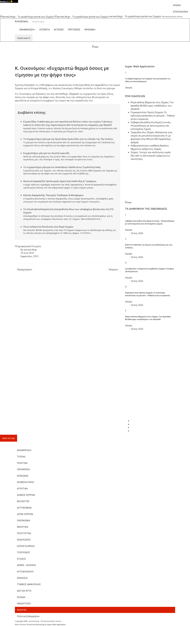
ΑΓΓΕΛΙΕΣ (59, 29)
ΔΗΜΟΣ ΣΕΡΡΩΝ (26, 494)
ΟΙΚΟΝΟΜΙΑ (23, 520)
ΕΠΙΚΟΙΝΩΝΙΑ (180, 11)
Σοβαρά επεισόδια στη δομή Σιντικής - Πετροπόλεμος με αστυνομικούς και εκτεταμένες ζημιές (151, 126)
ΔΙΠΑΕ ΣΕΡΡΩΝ (25, 514)
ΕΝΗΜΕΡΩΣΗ (26, 29)
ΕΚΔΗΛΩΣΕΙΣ (24, 539)
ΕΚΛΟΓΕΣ (22, 609)
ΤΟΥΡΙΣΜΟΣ (23, 552)
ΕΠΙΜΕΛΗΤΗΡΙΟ (25, 482)
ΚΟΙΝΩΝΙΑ (22, 475)
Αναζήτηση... (22, 21)
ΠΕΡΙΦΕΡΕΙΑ (23, 469)
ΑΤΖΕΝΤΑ (44, 29)
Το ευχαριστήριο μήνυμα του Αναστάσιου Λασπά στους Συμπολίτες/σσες (62, 167)
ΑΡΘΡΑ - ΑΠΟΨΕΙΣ (26, 565)
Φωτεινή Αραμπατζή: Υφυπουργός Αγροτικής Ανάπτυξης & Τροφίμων (59, 181)
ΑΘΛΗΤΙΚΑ (22, 526)
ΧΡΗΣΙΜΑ (89, 29)
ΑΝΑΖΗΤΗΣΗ (24, 603)
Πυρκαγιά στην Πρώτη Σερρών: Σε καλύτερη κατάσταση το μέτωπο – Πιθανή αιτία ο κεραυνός (153, 116)
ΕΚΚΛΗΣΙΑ (22, 577)
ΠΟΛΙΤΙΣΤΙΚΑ (24, 533)
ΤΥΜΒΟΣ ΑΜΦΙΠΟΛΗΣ (29, 584)
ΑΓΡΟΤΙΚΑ (22, 488)
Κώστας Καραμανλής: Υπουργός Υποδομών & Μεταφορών (53, 195)
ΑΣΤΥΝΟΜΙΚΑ (24, 507)
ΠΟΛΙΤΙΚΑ (22, 463)
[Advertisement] (95, 54)
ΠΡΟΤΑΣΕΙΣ (74, 29)
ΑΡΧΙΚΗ (177, 5)
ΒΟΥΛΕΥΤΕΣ (23, 501)
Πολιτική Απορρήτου (28, 616)
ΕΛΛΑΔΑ (21, 597)
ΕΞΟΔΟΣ (21, 558)
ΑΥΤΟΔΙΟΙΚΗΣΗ (25, 571)
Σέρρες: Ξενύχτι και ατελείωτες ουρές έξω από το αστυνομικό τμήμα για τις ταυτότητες (151, 155)
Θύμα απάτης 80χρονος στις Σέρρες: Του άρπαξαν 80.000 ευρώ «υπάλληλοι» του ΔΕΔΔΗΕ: (152, 106)
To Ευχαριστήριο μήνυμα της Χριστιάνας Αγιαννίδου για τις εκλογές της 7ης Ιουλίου (68, 138)
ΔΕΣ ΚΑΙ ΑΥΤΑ (24, 590)
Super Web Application (56, 624)
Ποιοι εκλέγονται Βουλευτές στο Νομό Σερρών (48, 226)
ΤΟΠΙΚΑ (21, 456)
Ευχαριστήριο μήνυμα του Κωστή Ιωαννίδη (46, 153)
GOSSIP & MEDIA (25, 546)
